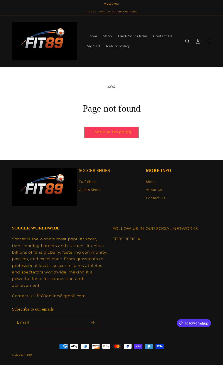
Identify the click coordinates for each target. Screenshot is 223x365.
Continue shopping (112, 132)
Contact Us (155, 198)
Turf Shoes (88, 182)
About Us (154, 190)
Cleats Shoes (90, 190)
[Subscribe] (93, 322)
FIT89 (28, 354)
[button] (187, 41)
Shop (150, 182)
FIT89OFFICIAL (127, 239)
